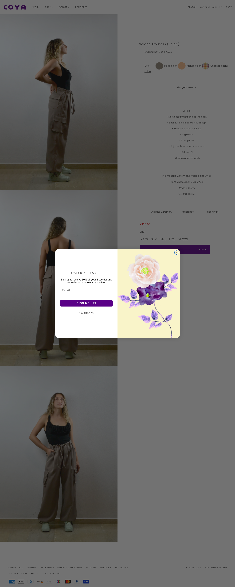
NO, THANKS (86, 313)
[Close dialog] (176, 252)
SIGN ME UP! (86, 303)
